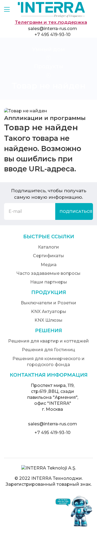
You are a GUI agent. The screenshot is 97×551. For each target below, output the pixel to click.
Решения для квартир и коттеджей (48, 341)
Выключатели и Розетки (48, 302)
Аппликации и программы (45, 118)
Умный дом (48, 49)
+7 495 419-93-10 (52, 34)
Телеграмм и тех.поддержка (51, 22)
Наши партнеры (48, 282)
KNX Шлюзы (48, 320)
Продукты (48, 66)
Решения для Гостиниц (48, 349)
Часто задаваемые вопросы (48, 273)
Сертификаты (48, 255)
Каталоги (48, 247)
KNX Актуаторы (48, 311)
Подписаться (76, 211)
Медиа (49, 264)
